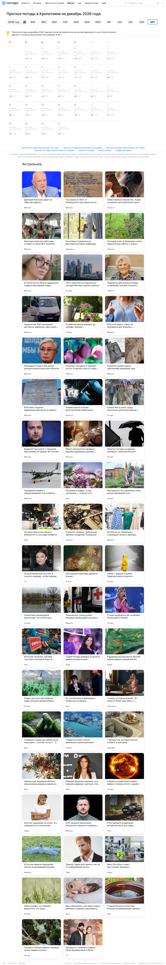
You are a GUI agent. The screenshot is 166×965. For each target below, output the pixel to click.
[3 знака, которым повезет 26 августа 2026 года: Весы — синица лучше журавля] (124, 689)
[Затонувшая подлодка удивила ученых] (83, 564)
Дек (152, 22)
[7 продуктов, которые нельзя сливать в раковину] (124, 730)
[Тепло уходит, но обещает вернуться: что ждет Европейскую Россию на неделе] (41, 897)
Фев (43, 22)
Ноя (141, 22)
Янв (32, 22)
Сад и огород (104, 150)
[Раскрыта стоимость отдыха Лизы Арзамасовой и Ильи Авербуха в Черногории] (83, 938)
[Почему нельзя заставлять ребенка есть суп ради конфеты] (41, 523)
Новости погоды (86, 150)
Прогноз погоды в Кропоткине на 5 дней (82, 147)
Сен (119, 22)
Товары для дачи (123, 150)
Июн (87, 22)
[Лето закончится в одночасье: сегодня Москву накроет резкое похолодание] (83, 273)
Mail (4, 963)
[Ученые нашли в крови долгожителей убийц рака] (83, 398)
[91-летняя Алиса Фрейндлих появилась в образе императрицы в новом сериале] (83, 689)
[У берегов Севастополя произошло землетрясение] (83, 730)
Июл (98, 22)
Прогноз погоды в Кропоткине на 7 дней (125, 147)
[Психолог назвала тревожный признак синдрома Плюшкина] (83, 523)
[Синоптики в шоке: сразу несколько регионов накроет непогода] (124, 398)
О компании (12, 963)
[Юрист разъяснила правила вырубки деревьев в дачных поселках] (83, 440)
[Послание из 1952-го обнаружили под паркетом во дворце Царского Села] (83, 190)
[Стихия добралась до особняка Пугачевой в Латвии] (124, 606)
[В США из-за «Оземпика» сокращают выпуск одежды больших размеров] (124, 523)
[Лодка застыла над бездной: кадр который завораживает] (41, 689)
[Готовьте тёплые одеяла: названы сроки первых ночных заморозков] (41, 938)
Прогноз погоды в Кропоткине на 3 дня (40, 147)
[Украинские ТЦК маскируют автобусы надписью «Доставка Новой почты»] (41, 315)
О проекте (67, 963)
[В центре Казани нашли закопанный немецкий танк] (124, 357)
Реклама (22, 963)
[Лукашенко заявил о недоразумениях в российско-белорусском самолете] (41, 481)
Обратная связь (130, 963)
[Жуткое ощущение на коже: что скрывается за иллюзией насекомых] (41, 814)
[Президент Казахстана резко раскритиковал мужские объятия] (41, 357)
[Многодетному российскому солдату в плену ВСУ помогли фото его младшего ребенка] (41, 232)
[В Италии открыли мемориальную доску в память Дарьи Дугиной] (41, 398)
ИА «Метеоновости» (156, 963)
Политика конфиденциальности (85, 963)
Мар (54, 22)
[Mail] (4, 3)
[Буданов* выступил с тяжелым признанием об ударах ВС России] (41, 440)
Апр (65, 22)
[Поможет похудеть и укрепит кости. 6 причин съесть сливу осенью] (83, 357)
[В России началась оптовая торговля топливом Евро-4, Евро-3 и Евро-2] (41, 647)
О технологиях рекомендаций (110, 963)
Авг (109, 22)
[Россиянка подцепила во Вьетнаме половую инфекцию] (83, 232)
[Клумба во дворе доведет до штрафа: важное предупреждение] (83, 315)
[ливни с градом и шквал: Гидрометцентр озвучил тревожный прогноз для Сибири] (124, 564)
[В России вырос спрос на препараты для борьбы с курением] (124, 315)
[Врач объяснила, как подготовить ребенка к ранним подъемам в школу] (83, 897)
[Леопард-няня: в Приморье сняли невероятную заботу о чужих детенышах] (124, 232)
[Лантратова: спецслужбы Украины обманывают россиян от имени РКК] (83, 606)
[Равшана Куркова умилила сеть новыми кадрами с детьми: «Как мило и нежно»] (83, 772)
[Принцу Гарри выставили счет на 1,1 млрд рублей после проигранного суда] (83, 855)
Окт (131, 22)
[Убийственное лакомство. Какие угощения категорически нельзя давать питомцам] (124, 190)
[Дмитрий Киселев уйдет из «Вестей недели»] (41, 190)
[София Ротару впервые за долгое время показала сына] (83, 647)
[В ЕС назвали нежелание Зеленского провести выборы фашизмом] (83, 814)
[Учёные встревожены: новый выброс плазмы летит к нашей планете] (124, 772)
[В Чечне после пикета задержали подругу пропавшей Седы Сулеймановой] (41, 273)
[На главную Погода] (12, 3)
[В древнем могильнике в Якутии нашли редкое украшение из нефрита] (124, 647)
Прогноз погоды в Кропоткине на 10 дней (54, 150)
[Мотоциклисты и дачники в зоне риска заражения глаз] (124, 481)
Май (76, 22)
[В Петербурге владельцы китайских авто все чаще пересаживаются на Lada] (124, 814)
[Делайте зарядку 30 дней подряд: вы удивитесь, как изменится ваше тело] (124, 938)
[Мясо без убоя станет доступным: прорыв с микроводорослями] (124, 855)
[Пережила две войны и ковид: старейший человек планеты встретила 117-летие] (124, 273)
